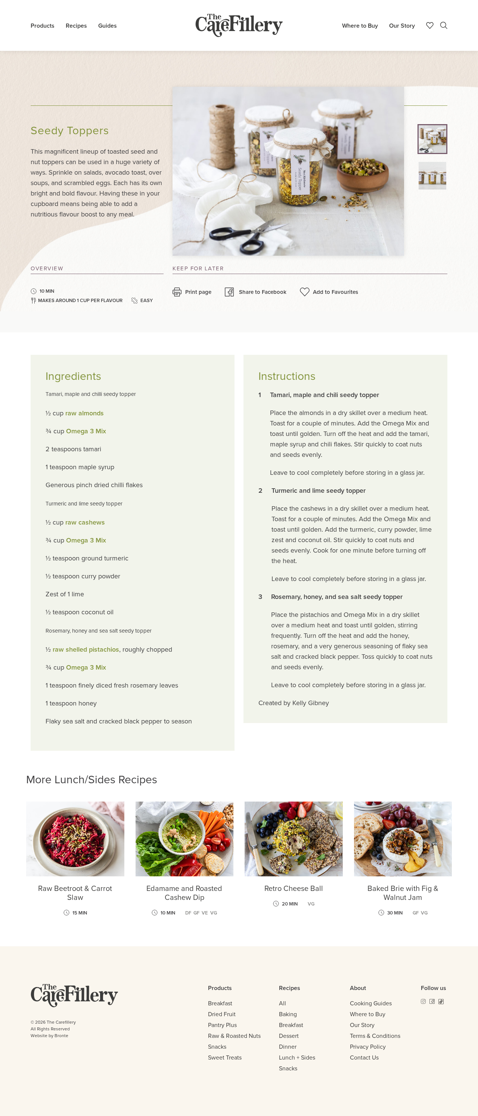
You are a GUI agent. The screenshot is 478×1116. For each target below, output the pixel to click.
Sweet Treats (225, 1057)
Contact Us (364, 1057)
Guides (107, 25)
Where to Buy (360, 25)
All (282, 1003)
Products (43, 25)
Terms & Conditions (375, 1036)
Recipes (76, 25)
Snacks (217, 1046)
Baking (288, 1014)
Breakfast (220, 1003)
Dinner (288, 1046)
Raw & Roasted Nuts (234, 1036)
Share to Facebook (262, 292)
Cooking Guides (371, 1003)
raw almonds (84, 413)
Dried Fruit (222, 1014)
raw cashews (85, 522)
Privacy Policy (368, 1046)
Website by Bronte (49, 1035)
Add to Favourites (335, 292)
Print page (198, 292)
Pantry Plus (222, 1025)
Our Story (402, 25)
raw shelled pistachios (86, 649)
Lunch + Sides (297, 1057)
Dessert (289, 1036)
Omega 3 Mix (86, 431)
